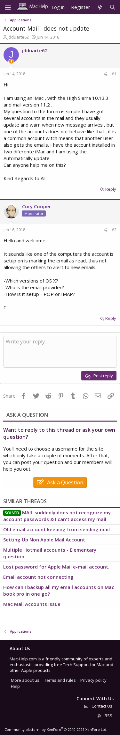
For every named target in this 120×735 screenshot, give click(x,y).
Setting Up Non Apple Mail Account (44, 539)
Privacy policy (93, 680)
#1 (114, 74)
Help (15, 686)
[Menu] (8, 7)
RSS (108, 715)
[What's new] (99, 7)
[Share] (105, 74)
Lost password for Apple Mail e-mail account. (56, 566)
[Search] (112, 7)
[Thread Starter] (11, 61)
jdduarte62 (18, 37)
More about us (25, 680)
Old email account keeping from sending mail (56, 529)
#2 (114, 229)
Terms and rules (60, 680)
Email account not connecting (38, 577)
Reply (110, 189)
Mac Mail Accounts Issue (31, 604)
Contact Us (101, 706)
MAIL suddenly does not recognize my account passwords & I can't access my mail (57, 515)
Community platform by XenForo (55, 729)
